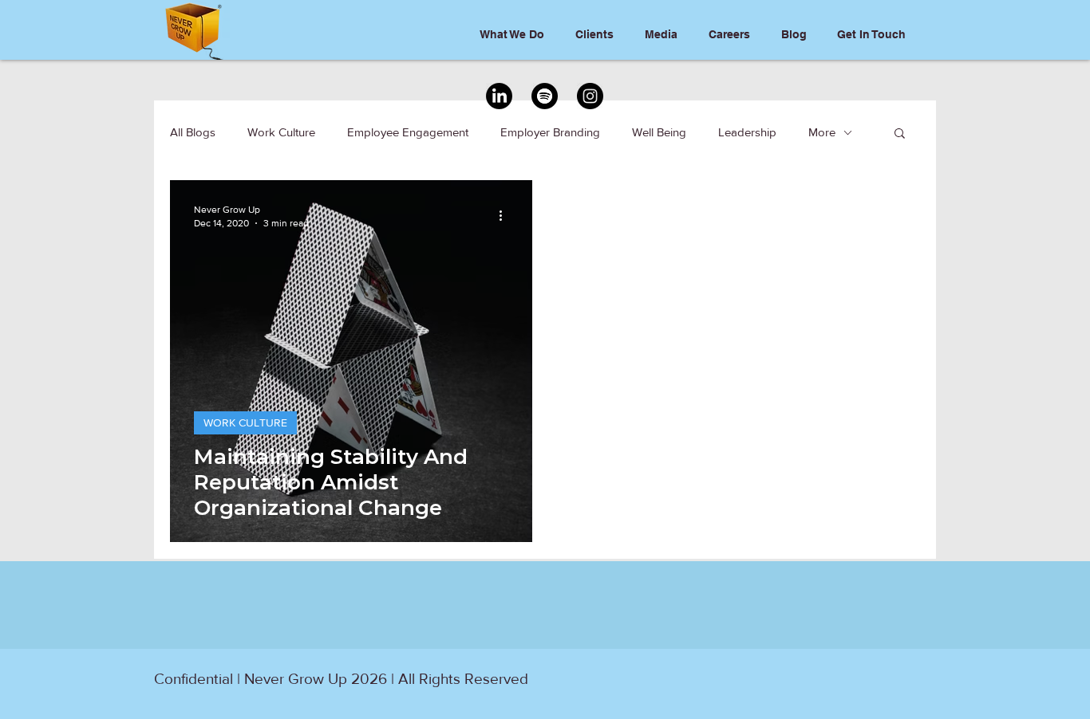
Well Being (659, 132)
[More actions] (505, 215)
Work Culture (281, 132)
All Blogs (192, 132)
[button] (899, 134)
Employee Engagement (407, 132)
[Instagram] (590, 96)
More (821, 132)
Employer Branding (550, 132)
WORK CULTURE (245, 422)
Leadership (747, 132)
